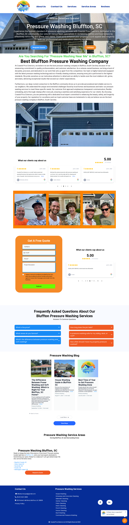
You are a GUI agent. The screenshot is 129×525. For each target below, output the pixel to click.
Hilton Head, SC (19, 464)
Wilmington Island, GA (21, 469)
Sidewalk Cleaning (62, 499)
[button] (41, 385)
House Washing (61, 494)
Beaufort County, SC (20, 462)
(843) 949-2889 (22, 497)
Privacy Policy (19, 504)
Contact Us (56, 6)
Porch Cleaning (61, 508)
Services (71, 6)
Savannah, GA (18, 466)
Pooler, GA (17, 468)
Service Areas (89, 6)
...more (40, 404)
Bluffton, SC (29, 455)
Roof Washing (60, 513)
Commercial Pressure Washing (66, 515)
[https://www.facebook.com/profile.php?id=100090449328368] (100, 502)
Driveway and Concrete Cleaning (67, 496)
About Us (41, 6)
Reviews (105, 6)
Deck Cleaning (61, 506)
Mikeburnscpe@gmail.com (26, 494)
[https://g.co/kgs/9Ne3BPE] (109, 502)
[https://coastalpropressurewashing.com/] (23, 6)
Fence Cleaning (61, 511)
